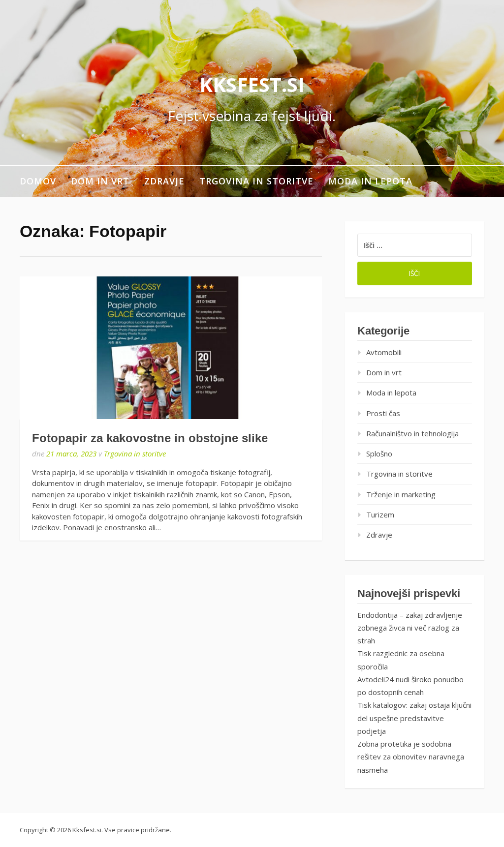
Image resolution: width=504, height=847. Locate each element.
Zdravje (164, 181)
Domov (38, 181)
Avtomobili (384, 352)
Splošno (379, 453)
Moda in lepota (370, 181)
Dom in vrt (100, 181)
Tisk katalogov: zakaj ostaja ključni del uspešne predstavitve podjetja (414, 718)
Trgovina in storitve (256, 181)
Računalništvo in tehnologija (412, 433)
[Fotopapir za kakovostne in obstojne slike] (171, 347)
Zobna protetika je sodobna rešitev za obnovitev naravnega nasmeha (410, 757)
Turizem (380, 514)
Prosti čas (383, 413)
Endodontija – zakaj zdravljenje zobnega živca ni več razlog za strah (409, 628)
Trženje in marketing (401, 494)
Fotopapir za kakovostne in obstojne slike (150, 438)
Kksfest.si (252, 84)
